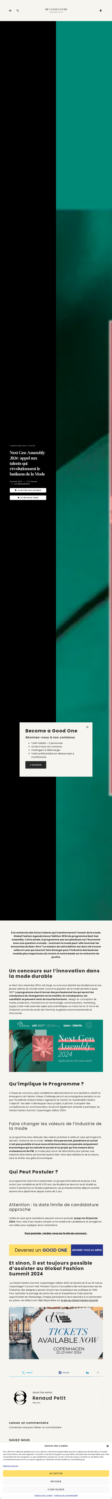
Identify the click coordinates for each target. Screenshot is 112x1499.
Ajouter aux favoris (29, 490)
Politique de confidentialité (66, 1495)
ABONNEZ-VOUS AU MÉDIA (87, 1250)
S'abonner (36, 765)
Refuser (56, 1481)
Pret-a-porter (28, 446)
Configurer (56, 1489)
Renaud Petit (49, 1398)
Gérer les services (10, 1466)
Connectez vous (18, 1427)
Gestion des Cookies (43, 1495)
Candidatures (16, 446)
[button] (107, 1445)
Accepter (56, 1473)
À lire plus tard (29, 497)
